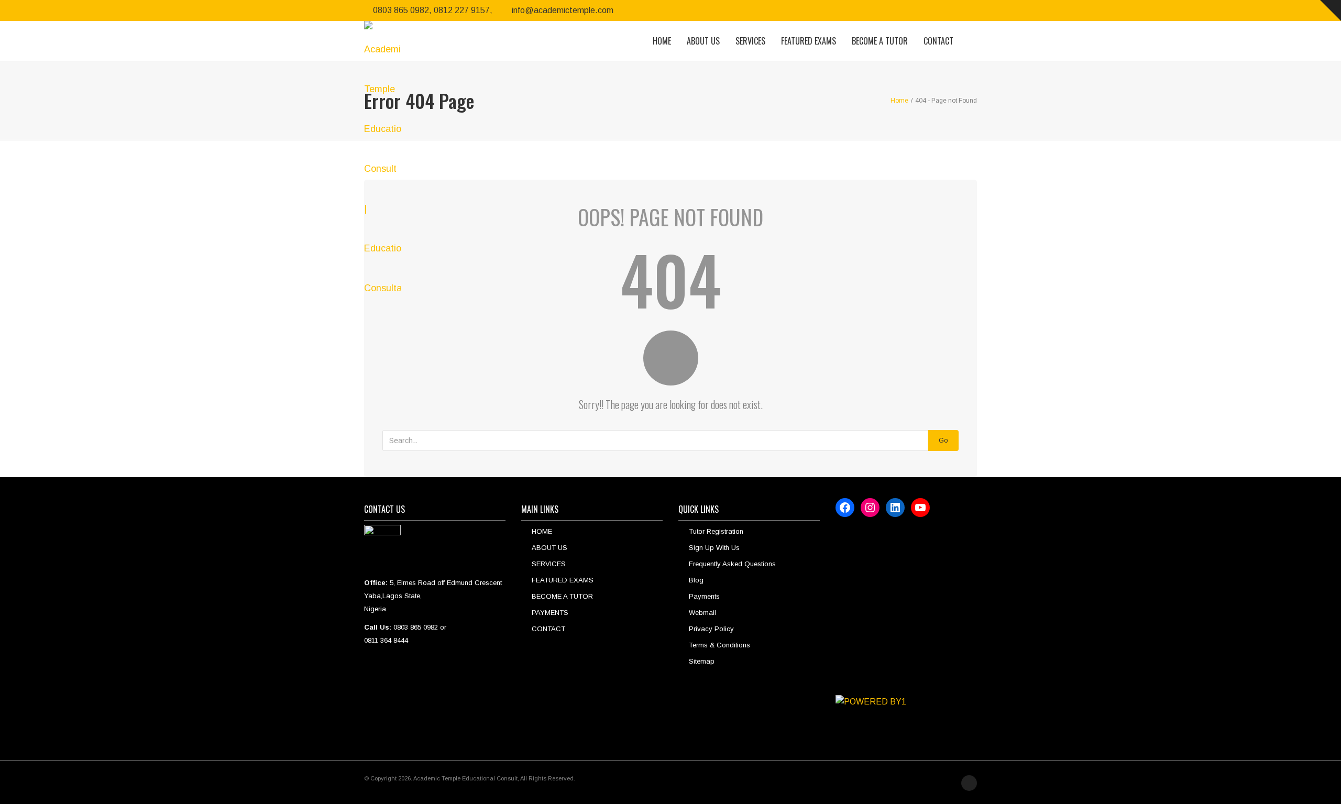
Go (943, 440)
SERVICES (750, 41)
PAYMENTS (550, 612)
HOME (662, 41)
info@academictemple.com (562, 10)
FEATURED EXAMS (808, 41)
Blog (696, 580)
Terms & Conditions (719, 645)
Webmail (702, 612)
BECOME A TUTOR (880, 41)
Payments (704, 596)
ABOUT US (703, 41)
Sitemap (702, 661)
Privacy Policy (711, 629)
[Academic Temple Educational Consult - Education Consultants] (382, 41)
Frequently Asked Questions (732, 564)
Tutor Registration (716, 531)
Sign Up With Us (714, 548)
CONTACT (938, 41)
